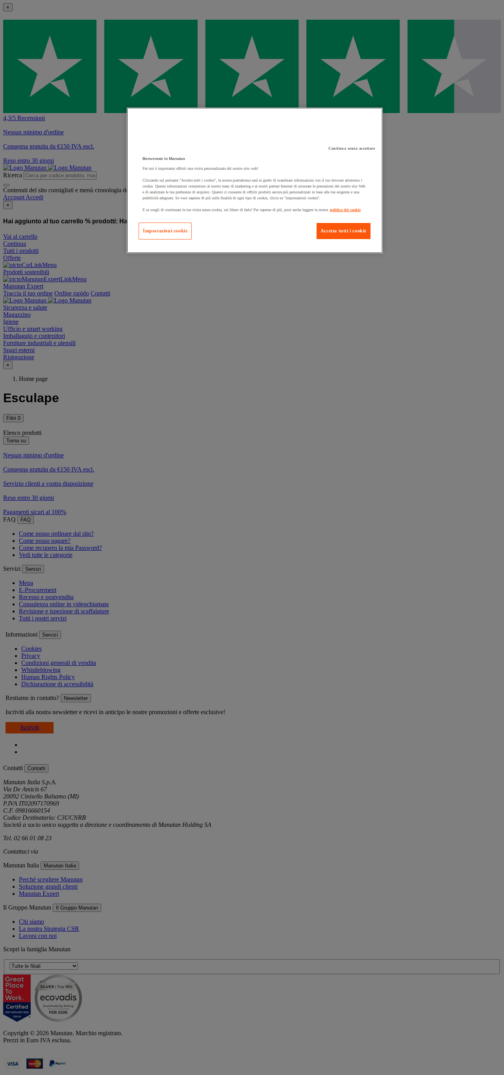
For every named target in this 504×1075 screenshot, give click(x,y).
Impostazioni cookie (165, 231)
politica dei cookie (345, 210)
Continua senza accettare (351, 148)
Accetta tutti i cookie (344, 231)
